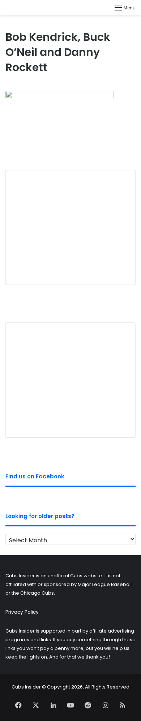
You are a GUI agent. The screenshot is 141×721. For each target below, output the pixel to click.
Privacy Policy (22, 612)
